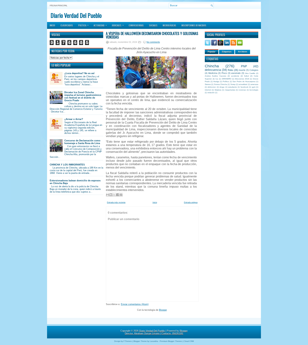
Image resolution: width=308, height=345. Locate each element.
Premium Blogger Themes (171, 341)
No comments (153, 42)
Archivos (242, 52)
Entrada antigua (190, 202)
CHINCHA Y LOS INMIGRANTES (67, 164)
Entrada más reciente (116, 202)
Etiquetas (227, 52)
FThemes (128, 341)
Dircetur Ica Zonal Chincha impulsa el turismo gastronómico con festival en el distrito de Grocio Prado (82, 96)
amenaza (254, 84)
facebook (244, 87)
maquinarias (230, 90)
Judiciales (118, 25)
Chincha (212, 66)
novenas (242, 90)
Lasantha (154, 341)
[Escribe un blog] (111, 195)
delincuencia (213, 69)
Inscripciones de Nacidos (193, 25)
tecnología (254, 90)
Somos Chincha (220, 84)
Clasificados (66, 25)
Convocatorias (136, 25)
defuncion (212, 87)
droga (222, 87)
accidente (235, 76)
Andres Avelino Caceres (215, 76)
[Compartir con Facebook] (117, 195)
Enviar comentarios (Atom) (134, 304)
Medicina (212, 73)
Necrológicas (169, 25)
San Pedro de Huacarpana (244, 81)
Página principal (58, 5)
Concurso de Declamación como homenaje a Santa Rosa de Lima (82, 142)
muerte (242, 70)
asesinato (236, 73)
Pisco (224, 73)
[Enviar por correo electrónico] (107, 195)
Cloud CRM (189, 341)
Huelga (216, 81)
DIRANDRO (226, 79)
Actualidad (100, 25)
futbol (246, 76)
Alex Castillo (250, 73)
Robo (230, 70)
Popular (211, 52)
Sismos (208, 84)
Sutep (232, 84)
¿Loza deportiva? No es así (79, 73)
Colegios (254, 70)
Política (83, 25)
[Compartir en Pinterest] (121, 195)
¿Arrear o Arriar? (73, 119)
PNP (244, 66)
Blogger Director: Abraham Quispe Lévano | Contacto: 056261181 (156, 332)
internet (208, 90)
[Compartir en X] (114, 195)
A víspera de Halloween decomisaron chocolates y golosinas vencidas (152, 35)
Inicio (52, 25)
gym (253, 87)
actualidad (243, 84)
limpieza (218, 90)
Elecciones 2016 (242, 79)
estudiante (232, 87)
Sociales (153, 25)
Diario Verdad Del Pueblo (76, 15)
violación (211, 93)
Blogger (163, 310)
